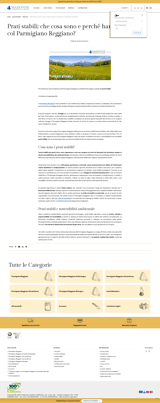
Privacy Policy (104, 351)
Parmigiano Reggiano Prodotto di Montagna (22, 354)
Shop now (137, 33)
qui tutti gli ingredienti (63, 198)
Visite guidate (58, 356)
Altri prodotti (16, 306)
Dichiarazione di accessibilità (109, 371)
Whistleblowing (105, 359)
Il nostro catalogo (59, 354)
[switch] (17, 337)
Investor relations (105, 369)
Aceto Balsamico (113, 291)
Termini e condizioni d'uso (108, 356)
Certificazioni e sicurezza (62, 364)
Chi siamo (57, 351)
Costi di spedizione (14, 376)
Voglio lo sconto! (90, 401)
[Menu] (20, 333)
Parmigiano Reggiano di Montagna (72, 276)
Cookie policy (104, 354)
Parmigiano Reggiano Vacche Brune (25, 291)
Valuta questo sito (105, 376)
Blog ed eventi (58, 361)
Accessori (62, 306)
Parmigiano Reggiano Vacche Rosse (120, 276)
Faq (101, 366)
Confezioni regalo (113, 306)
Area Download (59, 366)
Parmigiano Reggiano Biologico (71, 291)
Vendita (56, 359)
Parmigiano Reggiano (47, 103)
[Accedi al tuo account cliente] (138, 8)
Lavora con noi (104, 364)
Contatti (102, 361)
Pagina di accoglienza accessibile (110, 374)
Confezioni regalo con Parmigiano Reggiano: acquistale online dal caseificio (28, 372)
